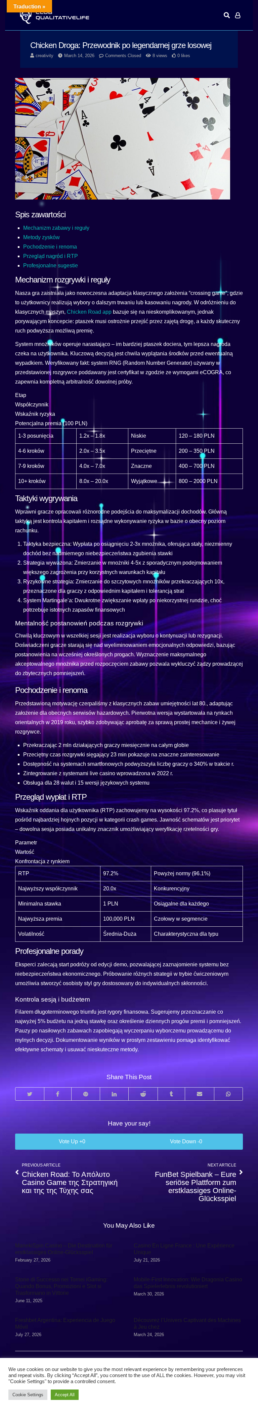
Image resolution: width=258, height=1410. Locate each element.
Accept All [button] (65, 1394)
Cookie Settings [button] (27, 1394)
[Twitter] (29, 1094)
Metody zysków (41, 237)
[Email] (199, 1094)
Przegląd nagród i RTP (50, 256)
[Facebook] (57, 1094)
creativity (44, 55)
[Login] (237, 15)
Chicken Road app (89, 312)
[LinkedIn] (114, 1094)
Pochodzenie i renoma (50, 247)
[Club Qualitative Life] (53, 15)
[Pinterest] (85, 1094)
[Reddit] (143, 1094)
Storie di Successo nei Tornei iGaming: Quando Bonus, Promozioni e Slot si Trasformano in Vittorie (61, 1286)
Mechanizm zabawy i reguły (56, 228)
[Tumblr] (171, 1094)
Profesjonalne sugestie (50, 265)
